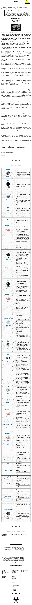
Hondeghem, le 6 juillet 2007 (18, 562)
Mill (8, 180)
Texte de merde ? (16, 18)
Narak (8, 399)
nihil (8, 251)
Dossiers (14, 573)
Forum (4, 573)
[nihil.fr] (13, 586)
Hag (8, 192)
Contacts (4, 571)
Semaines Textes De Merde (20, 7)
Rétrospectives (15, 581)
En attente (14, 571)
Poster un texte (15, 570)
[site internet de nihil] (8, 257)
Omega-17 (8, 225)
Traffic (17, 21)
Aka (8, 341)
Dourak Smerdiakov (8, 509)
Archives (14, 578)
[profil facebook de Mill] (9, 187)
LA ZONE (3, 7)
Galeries (4, 575)
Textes (16, 569)
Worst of (14, 577)
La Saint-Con (5, 572)
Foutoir (4, 576)
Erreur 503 (4, 577)
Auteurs (13, 582)
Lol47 (8, 207)
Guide (3, 570)
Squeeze (14, 590)
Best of (13, 576)
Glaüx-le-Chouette (8, 318)
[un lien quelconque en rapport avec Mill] (7, 187)
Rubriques (14, 572)
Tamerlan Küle (8, 424)
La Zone (16, 2)
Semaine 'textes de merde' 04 (9, 8)
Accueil (6, 569)
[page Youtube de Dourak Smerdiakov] (8, 516)
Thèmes (10, 7)
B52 (8, 354)
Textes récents (24, 570)
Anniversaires (15, 579)
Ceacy (8, 169)
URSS (22, 571)
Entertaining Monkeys (14, 588)
